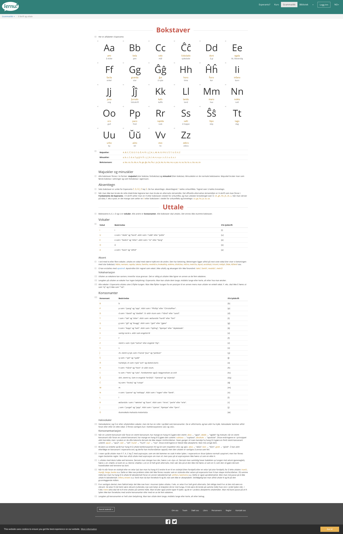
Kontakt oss (241, 510)
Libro (205, 510)
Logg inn (324, 4)
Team (184, 510)
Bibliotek (303, 4)
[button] (313, 4)
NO (336, 4)
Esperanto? (264, 4)
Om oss (175, 510)
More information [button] (89, 529)
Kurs (276, 4)
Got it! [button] (330, 529)
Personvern (217, 510)
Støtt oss (195, 510)
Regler (229, 510)
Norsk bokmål (105, 509)
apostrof (121, 268)
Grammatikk (289, 4)
